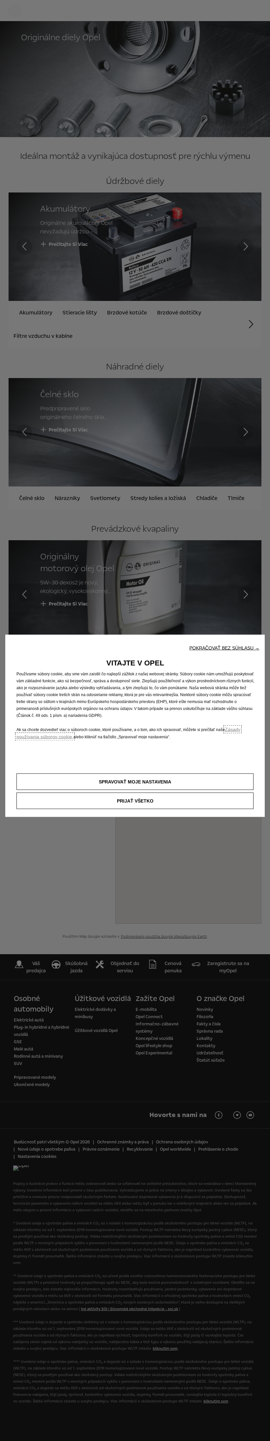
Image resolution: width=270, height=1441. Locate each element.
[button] (224, 648)
